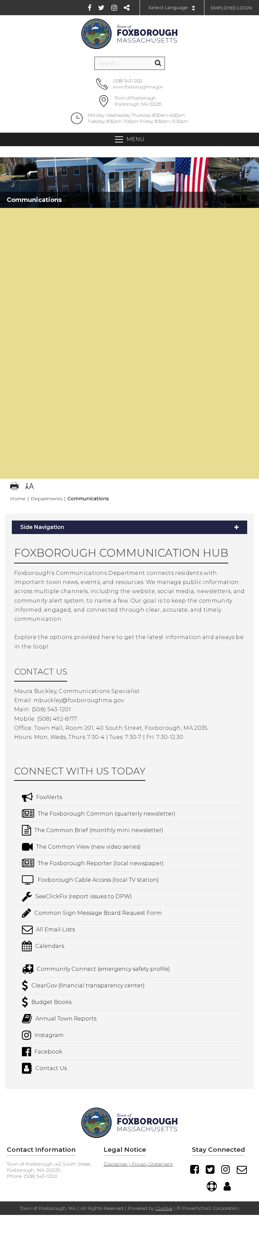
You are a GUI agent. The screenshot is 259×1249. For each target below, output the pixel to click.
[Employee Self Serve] (227, 1186)
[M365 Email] (241, 1169)
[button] (129, 214)
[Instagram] (114, 7)
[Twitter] (101, 7)
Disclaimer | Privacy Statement (138, 1164)
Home (18, 499)
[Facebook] (89, 7)
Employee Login (231, 7)
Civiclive (163, 1208)
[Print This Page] (14, 487)
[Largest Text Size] (29, 487)
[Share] (126, 7)
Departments (46, 499)
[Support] (211, 1186)
